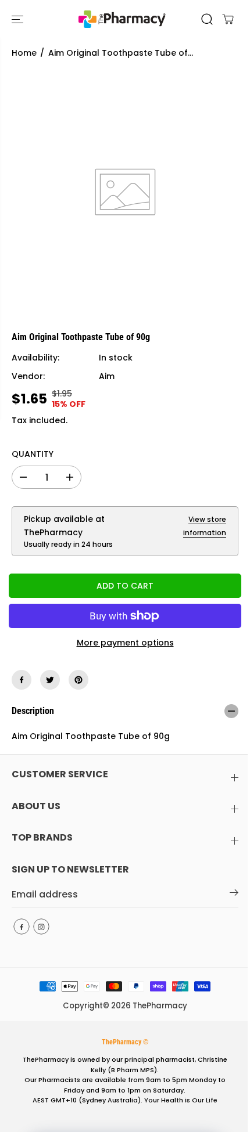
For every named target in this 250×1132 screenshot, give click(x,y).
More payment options (125, 642)
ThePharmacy (160, 1005)
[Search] (207, 19)
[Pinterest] (78, 680)
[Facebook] (21, 680)
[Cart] (227, 19)
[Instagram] (41, 926)
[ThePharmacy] (122, 19)
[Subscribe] (234, 894)
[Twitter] (50, 680)
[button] (19, 19)
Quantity (32, 454)
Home (24, 53)
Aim (107, 376)
